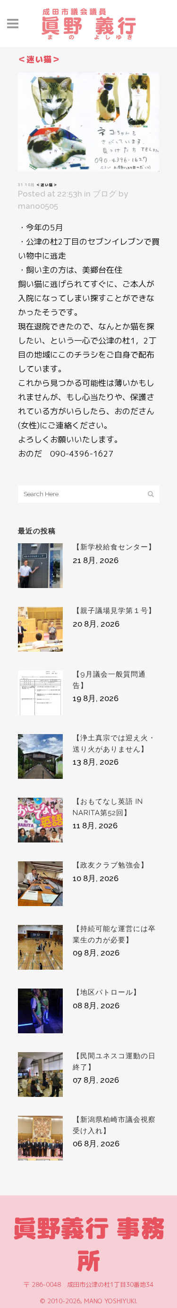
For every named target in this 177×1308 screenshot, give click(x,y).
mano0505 (38, 206)
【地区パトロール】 (107, 992)
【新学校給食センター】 (114, 547)
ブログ (105, 193)
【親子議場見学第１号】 (114, 610)
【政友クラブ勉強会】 (110, 865)
